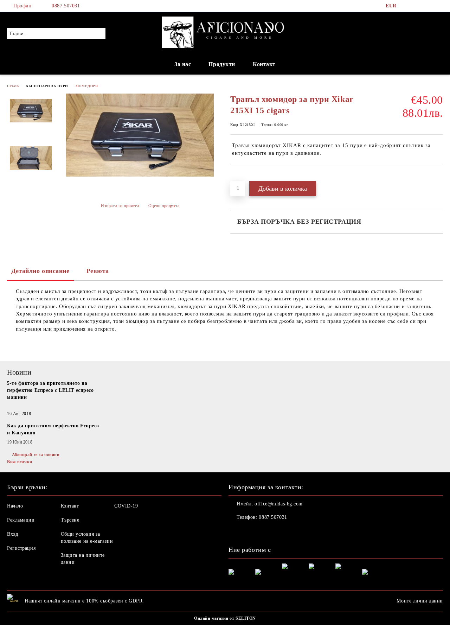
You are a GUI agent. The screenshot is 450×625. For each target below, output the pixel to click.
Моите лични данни (420, 601)
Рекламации (21, 520)
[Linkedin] (280, 531)
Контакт (264, 64)
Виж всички (19, 461)
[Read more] (54, 405)
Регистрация (21, 548)
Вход (12, 534)
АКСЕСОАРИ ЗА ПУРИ (47, 86)
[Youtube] (265, 531)
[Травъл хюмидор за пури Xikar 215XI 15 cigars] (140, 175)
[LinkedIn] (418, 6)
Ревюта (97, 270)
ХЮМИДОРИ (86, 86)
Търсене (70, 520)
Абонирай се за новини (35, 454)
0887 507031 (66, 5)
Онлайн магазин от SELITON (225, 618)
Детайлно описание (40, 270)
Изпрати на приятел (120, 205)
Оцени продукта (163, 205)
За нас (182, 64)
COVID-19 (126, 506)
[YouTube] (439, 6)
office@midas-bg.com (279, 503)
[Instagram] (428, 6)
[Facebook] (407, 6)
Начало (13, 86)
